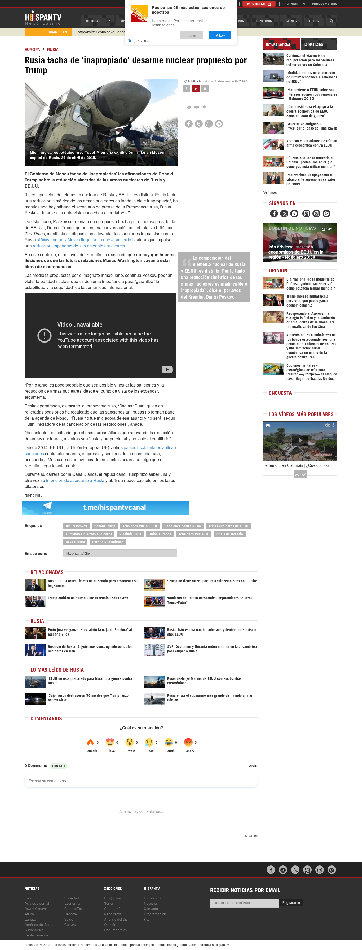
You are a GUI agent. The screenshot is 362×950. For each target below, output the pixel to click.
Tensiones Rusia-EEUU (140, 526)
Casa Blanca (75, 542)
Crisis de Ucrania (229, 534)
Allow (220, 35)
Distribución (293, 4)
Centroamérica (36, 935)
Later (191, 35)
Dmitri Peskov (76, 526)
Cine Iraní (264, 20)
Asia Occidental (37, 903)
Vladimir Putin (130, 534)
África (29, 914)
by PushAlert (141, 41)
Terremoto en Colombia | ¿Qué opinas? (296, 465)
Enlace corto (36, 553)
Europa (32, 49)
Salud (68, 919)
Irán (28, 898)
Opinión (110, 924)
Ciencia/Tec (73, 908)
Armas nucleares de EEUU (228, 526)
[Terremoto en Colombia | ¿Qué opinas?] (300, 441)
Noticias (93, 20)
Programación (324, 4)
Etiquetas (33, 525)
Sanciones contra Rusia (183, 526)
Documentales (115, 929)
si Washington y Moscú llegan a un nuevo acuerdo (84, 240)
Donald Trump (104, 526)
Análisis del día (116, 919)
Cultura (70, 924)
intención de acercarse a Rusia (75, 480)
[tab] (281, 44)
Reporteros (112, 914)
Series (291, 20)
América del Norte (39, 924)
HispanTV (43, 17)
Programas (112, 898)
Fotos (314, 20)
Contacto (151, 908)
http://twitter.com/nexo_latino (102, 32)
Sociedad (71, 898)
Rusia (53, 49)
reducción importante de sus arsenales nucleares (79, 246)
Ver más (270, 192)
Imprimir (199, 106)
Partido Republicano (107, 542)
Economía (72, 903)
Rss (146, 919)
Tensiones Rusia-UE (194, 534)
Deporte (70, 914)
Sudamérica (34, 929)
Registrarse (291, 902)
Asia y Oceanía (36, 908)
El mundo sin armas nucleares (89, 534)
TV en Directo (256, 4)
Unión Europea (160, 534)
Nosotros (151, 903)
